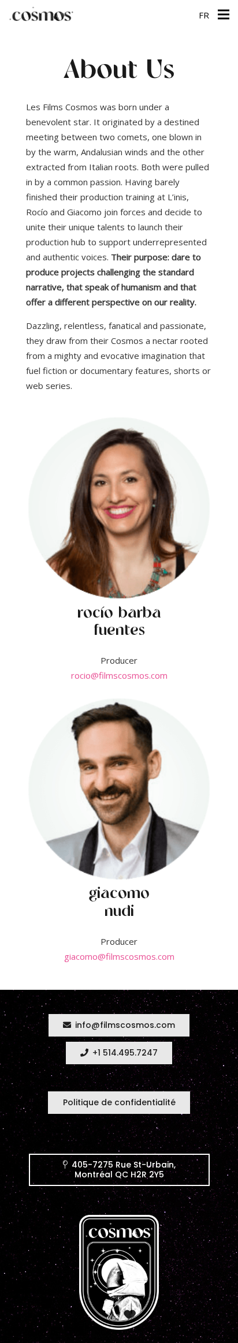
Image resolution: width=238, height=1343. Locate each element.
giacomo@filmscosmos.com (119, 956)
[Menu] (223, 14)
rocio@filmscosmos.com (119, 675)
